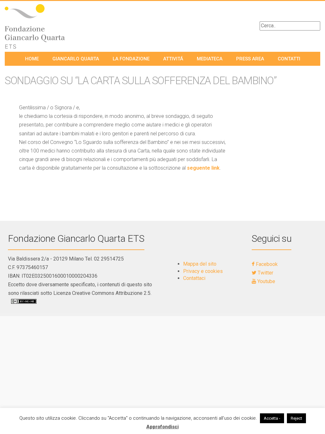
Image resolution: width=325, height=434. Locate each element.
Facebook (266, 264)
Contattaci (194, 278)
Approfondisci (162, 427)
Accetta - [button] (272, 418)
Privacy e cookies (203, 271)
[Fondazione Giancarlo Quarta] (40, 26)
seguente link (203, 168)
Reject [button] (296, 418)
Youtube (265, 281)
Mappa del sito (199, 264)
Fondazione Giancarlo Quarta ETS (76, 238)
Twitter (264, 273)
